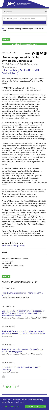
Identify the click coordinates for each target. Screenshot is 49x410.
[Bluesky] (41, 54)
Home (3, 28)
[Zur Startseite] (24, 6)
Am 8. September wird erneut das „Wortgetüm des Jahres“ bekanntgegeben (22, 350)
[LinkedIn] (45, 54)
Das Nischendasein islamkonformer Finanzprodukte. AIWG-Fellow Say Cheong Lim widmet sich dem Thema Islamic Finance (23, 313)
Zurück (6, 39)
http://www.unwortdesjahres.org (13, 245)
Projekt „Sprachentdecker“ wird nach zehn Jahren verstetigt (22, 293)
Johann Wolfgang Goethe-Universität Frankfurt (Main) (20, 71)
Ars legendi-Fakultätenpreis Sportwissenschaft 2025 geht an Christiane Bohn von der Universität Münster (23, 332)
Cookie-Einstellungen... (11, 406)
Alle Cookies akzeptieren (36, 406)
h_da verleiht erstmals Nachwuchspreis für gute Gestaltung (21, 368)
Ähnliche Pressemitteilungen (24, 44)
